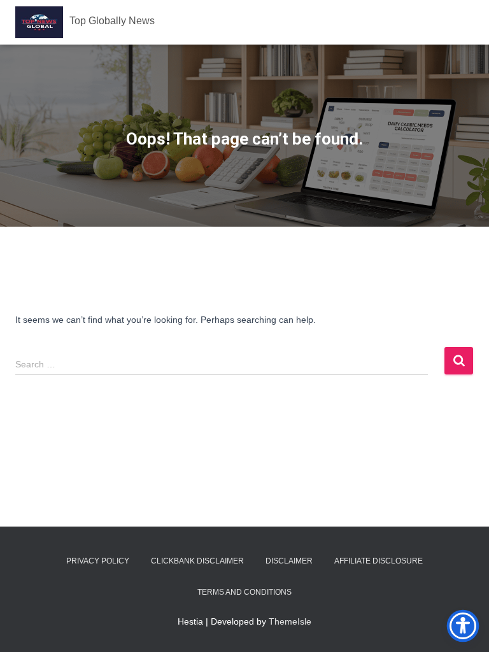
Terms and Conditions (244, 592)
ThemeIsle (290, 621)
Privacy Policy (97, 560)
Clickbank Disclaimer (197, 560)
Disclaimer (289, 560)
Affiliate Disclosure (378, 560)
